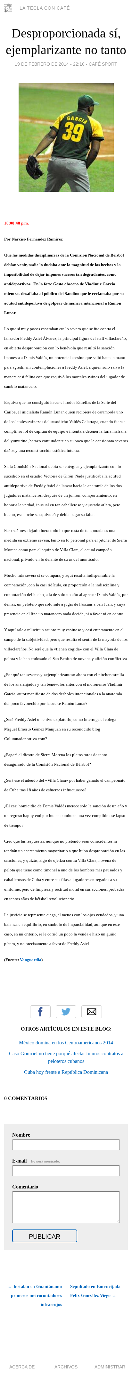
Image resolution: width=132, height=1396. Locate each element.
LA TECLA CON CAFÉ (45, 8)
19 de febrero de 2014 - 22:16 (50, 64)
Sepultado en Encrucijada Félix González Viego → (95, 1291)
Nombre (21, 1135)
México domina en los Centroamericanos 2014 (66, 1042)
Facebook (40, 1011)
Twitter (66, 1011)
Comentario (25, 1186)
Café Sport (103, 64)
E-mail (36, 1160)
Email (91, 1011)
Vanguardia (30, 959)
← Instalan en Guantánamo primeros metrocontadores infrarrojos (35, 1295)
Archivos (66, 1366)
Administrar (110, 1366)
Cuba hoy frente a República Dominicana (66, 1072)
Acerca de (22, 1366)
